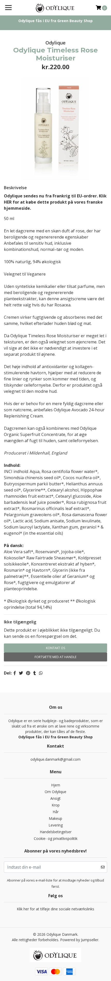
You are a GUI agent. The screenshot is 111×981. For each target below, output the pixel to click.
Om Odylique (55, 791)
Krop (56, 805)
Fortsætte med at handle (55, 657)
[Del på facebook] (15, 673)
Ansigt (55, 798)
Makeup (55, 818)
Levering (56, 825)
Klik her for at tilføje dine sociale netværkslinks (55, 908)
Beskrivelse (15, 187)
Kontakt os (55, 648)
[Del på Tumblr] (34, 673)
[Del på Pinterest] (28, 673)
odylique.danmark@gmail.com (55, 759)
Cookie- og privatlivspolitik (55, 838)
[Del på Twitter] (21, 673)
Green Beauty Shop (75, 20)
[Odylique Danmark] (55, 7)
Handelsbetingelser (56, 831)
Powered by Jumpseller (79, 939)
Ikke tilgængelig (20, 622)
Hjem (55, 785)
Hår (56, 811)
